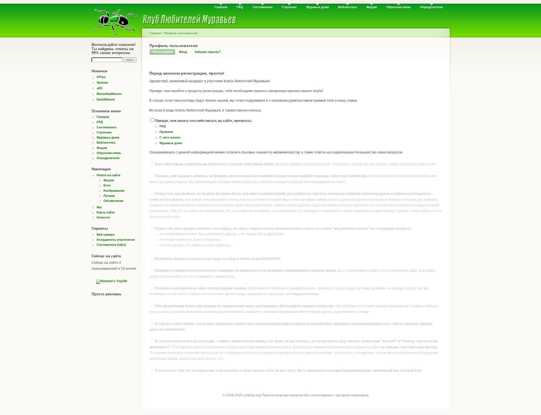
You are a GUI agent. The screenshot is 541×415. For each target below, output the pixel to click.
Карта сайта (106, 212)
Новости (103, 217)
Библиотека (347, 7)
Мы (99, 207)
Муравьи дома (317, 7)
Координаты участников (116, 239)
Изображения (113, 190)
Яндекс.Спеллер (306, 294)
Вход (183, 51)
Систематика (262, 7)
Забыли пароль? (207, 51)
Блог (107, 185)
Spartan (102, 82)
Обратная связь (398, 7)
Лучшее (109, 195)
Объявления (113, 200)
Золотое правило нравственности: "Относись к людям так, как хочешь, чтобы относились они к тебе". (296, 164)
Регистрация (162, 51)
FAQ (240, 7)
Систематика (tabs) (111, 244)
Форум (371, 7)
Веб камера (105, 234)
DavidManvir (106, 99)
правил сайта (263, 370)
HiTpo (101, 77)
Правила (166, 131)
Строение (289, 7)
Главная (155, 33)
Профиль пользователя (181, 33)
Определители (431, 7)
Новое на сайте (108, 175)
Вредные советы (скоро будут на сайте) (205, 258)
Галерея (221, 7)
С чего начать (170, 137)
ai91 (100, 88)
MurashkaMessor (109, 93)
